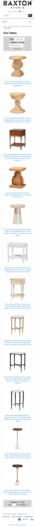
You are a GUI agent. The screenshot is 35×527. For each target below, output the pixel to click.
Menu (5, 21)
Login (23, 11)
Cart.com (24, 525)
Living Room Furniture (14, 26)
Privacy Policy (6, 516)
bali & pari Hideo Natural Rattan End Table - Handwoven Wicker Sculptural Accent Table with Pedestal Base (17, 83)
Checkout (10, 11)
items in (16, 11)
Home (5, 26)
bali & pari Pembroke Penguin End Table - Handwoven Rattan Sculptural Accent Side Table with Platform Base (17, 195)
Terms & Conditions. (17, 516)
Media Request (28, 516)
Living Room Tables (26, 26)
